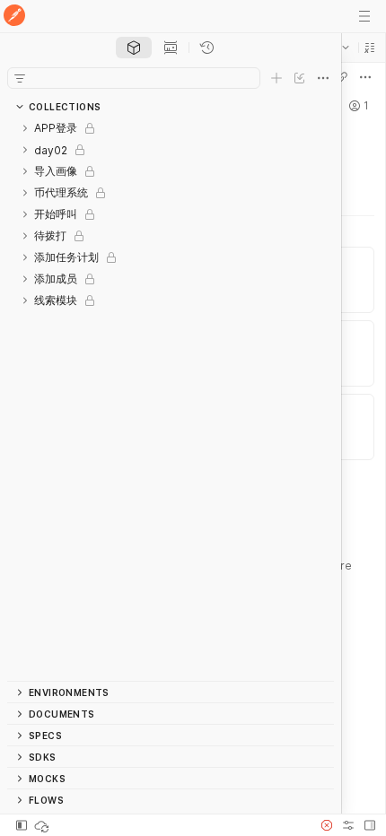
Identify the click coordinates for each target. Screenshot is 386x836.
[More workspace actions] (365, 77)
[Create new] (276, 78)
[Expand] (25, 128)
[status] (43, 825)
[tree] (170, 399)
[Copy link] (342, 77)
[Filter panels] (20, 78)
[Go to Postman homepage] (14, 16)
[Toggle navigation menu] (364, 16)
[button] (370, 47)
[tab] (134, 47)
